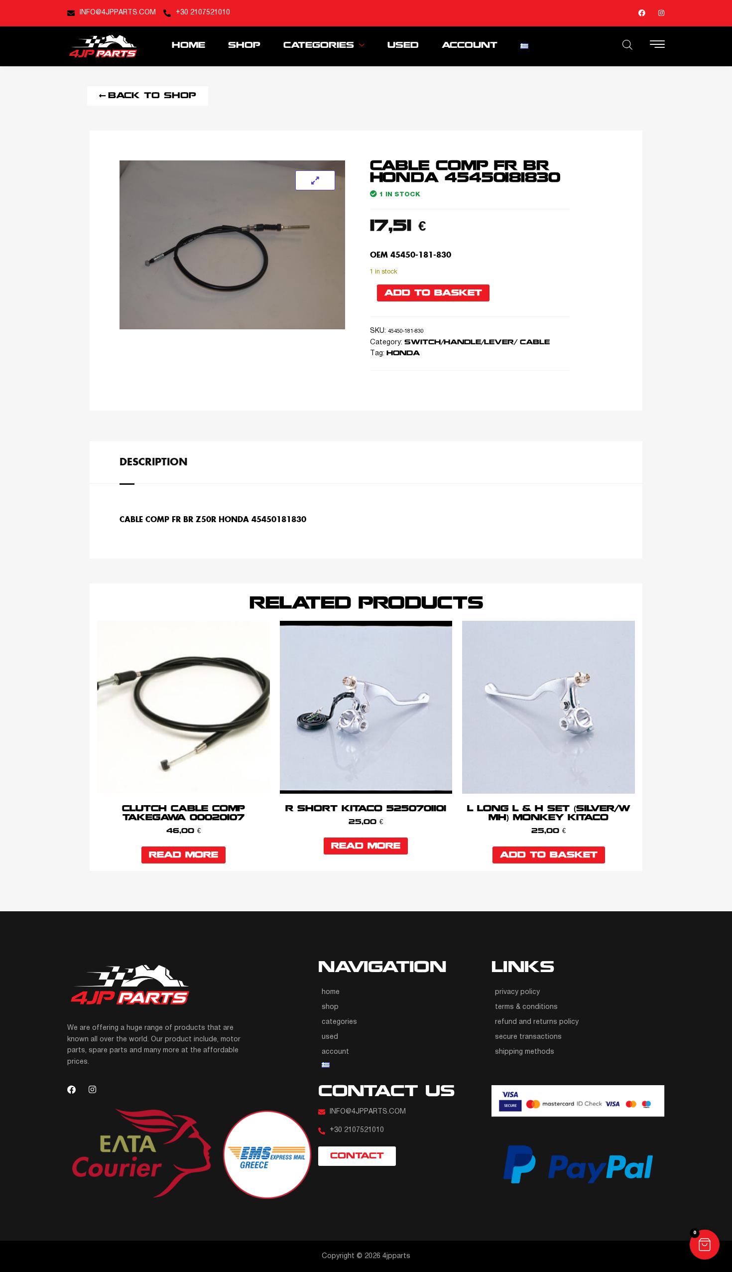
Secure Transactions (528, 1037)
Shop (244, 45)
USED (403, 45)
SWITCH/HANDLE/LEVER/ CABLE (477, 342)
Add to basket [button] (549, 855)
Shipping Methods (524, 1052)
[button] (705, 1245)
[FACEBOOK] (641, 12)
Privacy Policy (517, 992)
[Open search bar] (627, 45)
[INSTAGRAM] (661, 12)
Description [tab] (154, 461)
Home (188, 45)
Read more (183, 855)
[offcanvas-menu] (657, 45)
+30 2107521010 (203, 12)
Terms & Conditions (526, 1007)
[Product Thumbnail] (315, 180)
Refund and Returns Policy (537, 1022)
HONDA (403, 353)
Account (469, 45)
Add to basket (433, 293)
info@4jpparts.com (118, 12)
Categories (318, 45)
